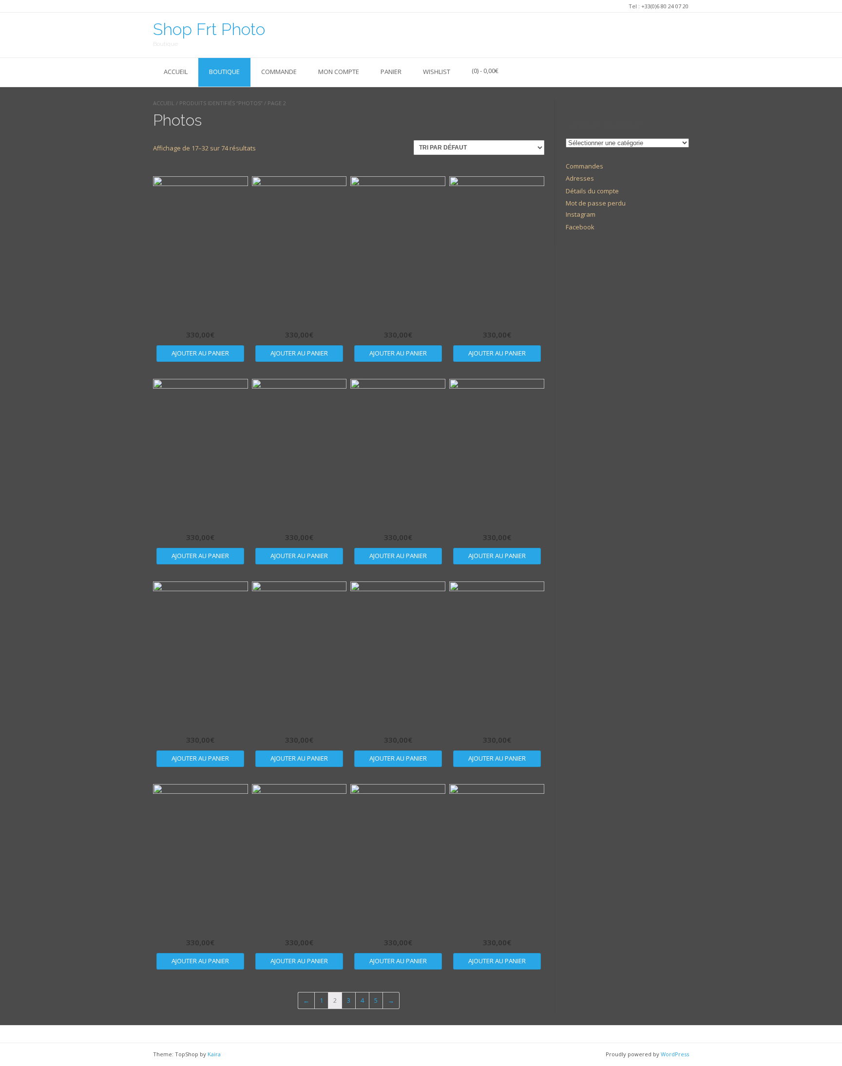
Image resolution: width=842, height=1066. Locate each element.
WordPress (675, 1054)
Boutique (224, 71)
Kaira (214, 1054)
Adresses (580, 178)
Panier (391, 71)
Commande (279, 71)
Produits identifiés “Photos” (221, 103)
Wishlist (436, 71)
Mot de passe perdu (596, 203)
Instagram (580, 214)
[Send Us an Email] (683, 34)
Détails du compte (592, 191)
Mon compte (338, 71)
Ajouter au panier (200, 353)
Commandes (584, 166)
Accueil (176, 71)
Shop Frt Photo (209, 29)
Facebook (580, 227)
